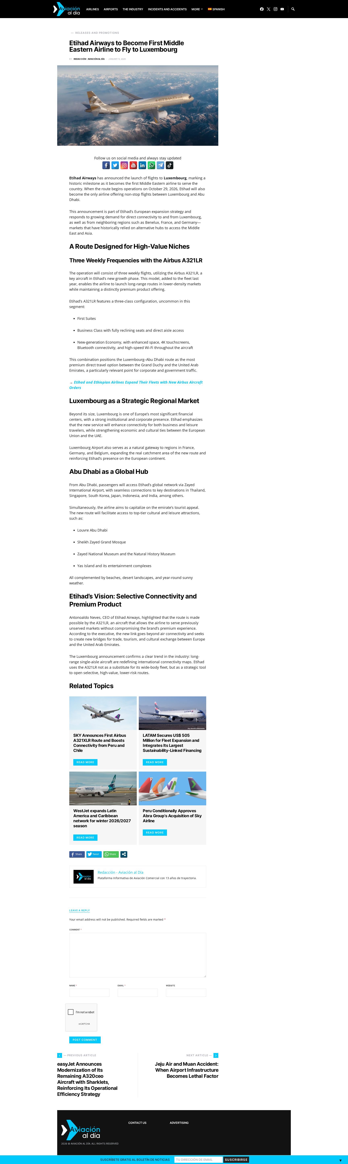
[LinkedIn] (142, 165)
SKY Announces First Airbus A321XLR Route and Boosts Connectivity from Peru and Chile (99, 743)
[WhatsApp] (151, 165)
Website (170, 985)
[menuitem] (213, 9)
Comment (75, 929)
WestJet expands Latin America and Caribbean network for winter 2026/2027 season (102, 818)
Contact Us (137, 1122)
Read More (85, 762)
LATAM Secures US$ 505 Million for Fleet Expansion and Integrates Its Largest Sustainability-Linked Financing (172, 743)
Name (73, 985)
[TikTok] (170, 165)
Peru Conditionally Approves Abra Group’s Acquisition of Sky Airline (172, 815)
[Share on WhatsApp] (111, 854)
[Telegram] (160, 165)
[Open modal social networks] (123, 854)
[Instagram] (275, 9)
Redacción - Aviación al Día (89, 59)
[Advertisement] (260, 1037)
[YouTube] (282, 9)
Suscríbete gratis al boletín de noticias (135, 1160)
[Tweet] (94, 854)
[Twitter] (268, 9)
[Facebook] (262, 9)
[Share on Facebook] (77, 854)
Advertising (179, 1122)
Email (121, 985)
